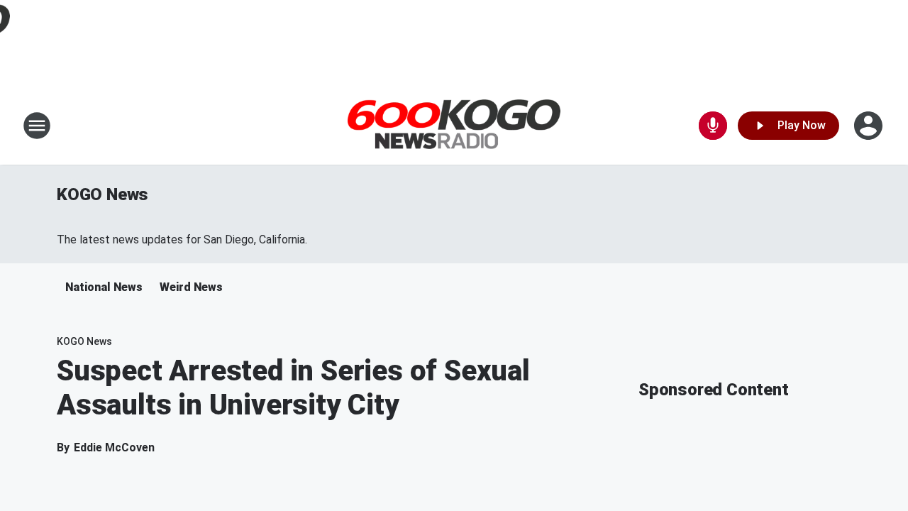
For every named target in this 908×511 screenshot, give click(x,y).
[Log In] (869, 125)
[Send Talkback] (713, 125)
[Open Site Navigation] (37, 125)
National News (104, 287)
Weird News (191, 287)
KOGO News (102, 194)
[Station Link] (454, 126)
